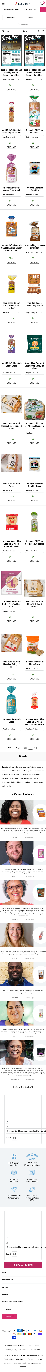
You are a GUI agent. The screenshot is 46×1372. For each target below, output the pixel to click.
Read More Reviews (23, 1087)
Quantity (8, 1138)
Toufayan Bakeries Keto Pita (34, 189)
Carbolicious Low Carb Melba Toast (34, 663)
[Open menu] (3, 3)
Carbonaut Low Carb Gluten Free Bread (11, 189)
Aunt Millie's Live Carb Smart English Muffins (11, 131)
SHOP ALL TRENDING (23, 1265)
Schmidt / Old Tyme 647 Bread (34, 131)
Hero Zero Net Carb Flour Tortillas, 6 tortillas (34, 604)
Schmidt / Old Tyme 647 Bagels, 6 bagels (34, 542)
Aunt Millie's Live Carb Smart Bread (11, 364)
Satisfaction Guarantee (14, 1180)
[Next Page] (16, 748)
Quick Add (11, 90)
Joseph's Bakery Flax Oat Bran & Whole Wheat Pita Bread (11, 544)
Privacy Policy (11, 1349)
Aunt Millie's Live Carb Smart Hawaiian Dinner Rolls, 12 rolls (11, 248)
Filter (7, 31)
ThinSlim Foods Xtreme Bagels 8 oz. (34, 304)
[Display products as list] (43, 31)
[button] (42, 3)
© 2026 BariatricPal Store (15, 1346)
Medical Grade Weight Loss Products (32, 1164)
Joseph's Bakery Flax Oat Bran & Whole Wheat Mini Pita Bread (34, 722)
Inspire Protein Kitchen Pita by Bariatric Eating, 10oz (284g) (34, 72)
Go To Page (22, 748)
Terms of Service (34, 1346)
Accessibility (35, 1349)
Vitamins (30, 17)
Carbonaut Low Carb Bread (11, 720)
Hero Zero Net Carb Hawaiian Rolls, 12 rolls (11, 664)
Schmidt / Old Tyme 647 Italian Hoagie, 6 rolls (34, 426)
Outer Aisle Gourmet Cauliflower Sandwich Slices (34, 366)
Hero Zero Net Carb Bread (11, 485)
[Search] (43, 9)
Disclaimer (23, 1349)
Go (35, 748)
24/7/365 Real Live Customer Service (14, 1197)
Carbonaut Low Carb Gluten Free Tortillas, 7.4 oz (11, 604)
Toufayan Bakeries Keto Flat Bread (34, 485)
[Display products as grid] (39, 31)
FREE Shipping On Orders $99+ (14, 1164)
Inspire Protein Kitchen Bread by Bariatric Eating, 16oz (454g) (11, 72)
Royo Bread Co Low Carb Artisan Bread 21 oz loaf (11, 305)
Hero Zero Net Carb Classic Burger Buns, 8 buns (11, 426)
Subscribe (11, 1316)
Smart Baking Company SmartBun (34, 246)
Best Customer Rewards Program (32, 1180)
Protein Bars (11, 17)
